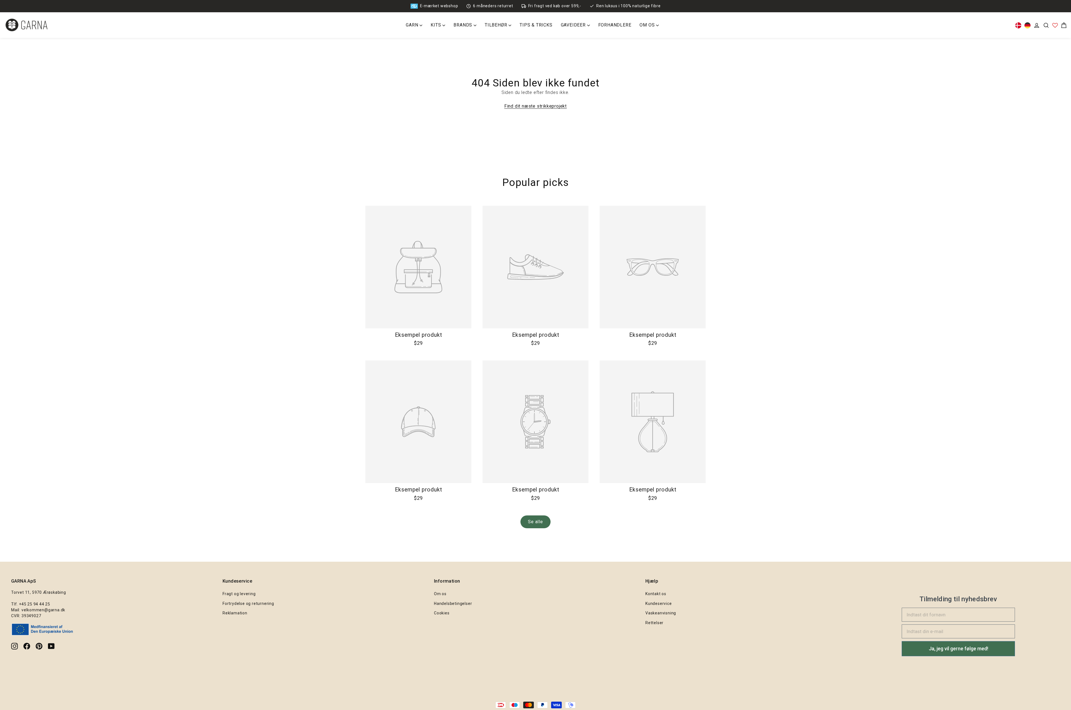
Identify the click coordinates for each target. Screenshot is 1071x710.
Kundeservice (658, 603)
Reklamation (235, 613)
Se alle (535, 521)
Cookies (442, 613)
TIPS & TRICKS (536, 25)
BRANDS (464, 25)
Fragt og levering (239, 594)
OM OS (648, 25)
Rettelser (654, 623)
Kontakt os (655, 594)
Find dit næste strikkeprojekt (535, 106)
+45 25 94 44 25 (34, 604)
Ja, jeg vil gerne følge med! (958, 648)
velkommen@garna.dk (43, 610)
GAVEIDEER (574, 25)
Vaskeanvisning (660, 613)
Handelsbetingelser (453, 603)
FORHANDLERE (614, 25)
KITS (436, 25)
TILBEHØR (496, 25)
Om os (440, 594)
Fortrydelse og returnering (248, 603)
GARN (412, 25)
